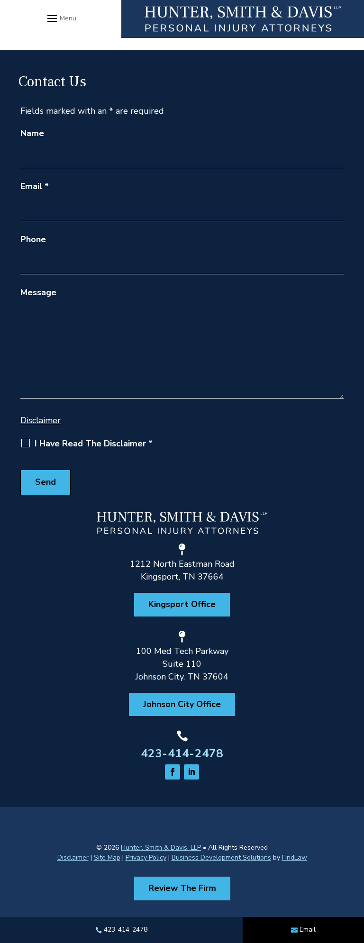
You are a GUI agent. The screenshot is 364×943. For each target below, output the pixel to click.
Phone (33, 239)
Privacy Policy (146, 857)
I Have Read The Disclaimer (94, 443)
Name (32, 133)
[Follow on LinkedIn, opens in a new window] (191, 772)
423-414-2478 (182, 753)
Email (34, 186)
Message (38, 292)
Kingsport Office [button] (182, 604)
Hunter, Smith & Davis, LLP (161, 847)
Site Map (107, 857)
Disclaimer (40, 420)
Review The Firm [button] (182, 888)
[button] (60, 18)
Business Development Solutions (221, 857)
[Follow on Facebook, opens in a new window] (172, 772)
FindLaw (294, 857)
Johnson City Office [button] (182, 704)
